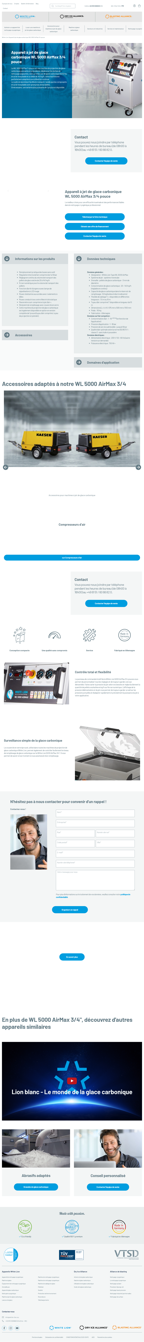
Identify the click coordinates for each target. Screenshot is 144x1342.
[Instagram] (10, 1328)
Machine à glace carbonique (74, 28)
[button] (8, 191)
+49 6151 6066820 (94, 6)
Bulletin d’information (27, 3)
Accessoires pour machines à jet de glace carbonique (53, 28)
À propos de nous (7, 3)
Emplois (16, 3)
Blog (37, 3)
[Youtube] (17, 1328)
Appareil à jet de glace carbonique (18, 37)
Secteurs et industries (95, 29)
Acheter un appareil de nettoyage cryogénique (12, 28)
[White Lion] (25, 17)
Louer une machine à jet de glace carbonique (33, 28)
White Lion (5, 37)
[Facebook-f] (4, 1328)
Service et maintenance (115, 29)
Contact (5, 8)
